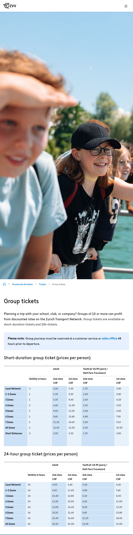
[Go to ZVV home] (9, 6)
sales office (109, 338)
